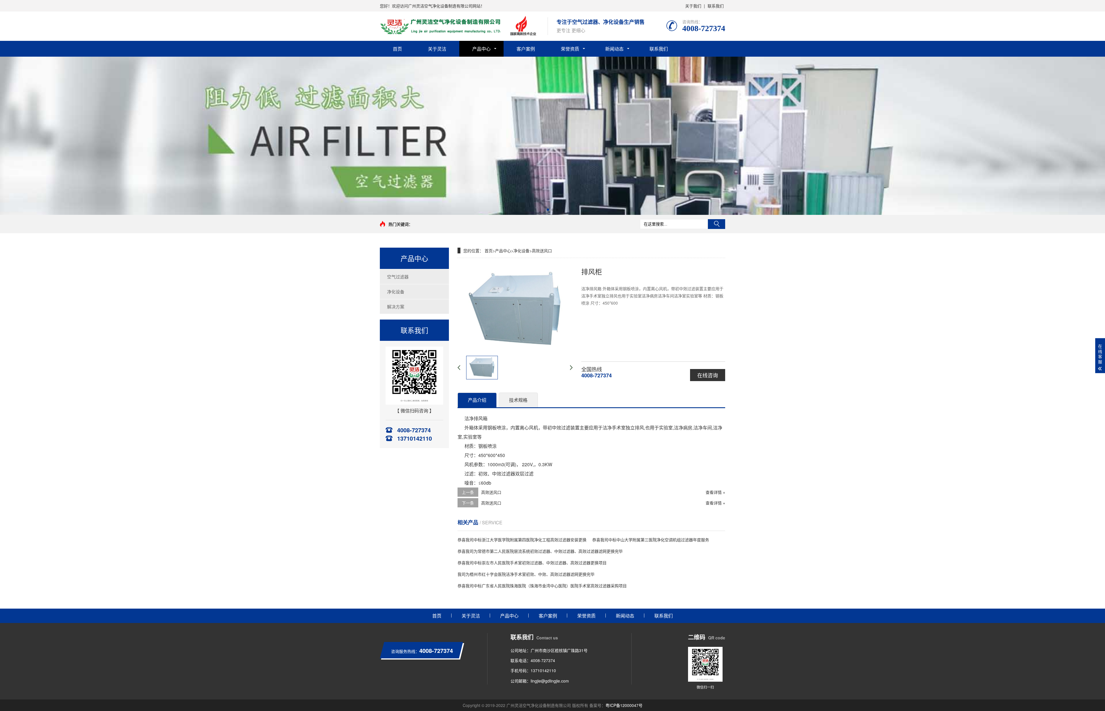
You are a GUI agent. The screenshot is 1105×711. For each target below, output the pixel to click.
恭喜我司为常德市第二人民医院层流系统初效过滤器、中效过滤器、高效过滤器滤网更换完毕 (540, 551)
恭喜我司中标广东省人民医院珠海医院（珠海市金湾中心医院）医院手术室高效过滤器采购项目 (542, 585)
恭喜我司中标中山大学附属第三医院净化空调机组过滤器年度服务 (650, 539)
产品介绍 (477, 400)
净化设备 (395, 291)
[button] (548, 210)
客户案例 (526, 48)
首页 (397, 48)
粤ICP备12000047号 (624, 705)
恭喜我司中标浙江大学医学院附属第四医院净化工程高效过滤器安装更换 (522, 539)
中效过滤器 (503, 473)
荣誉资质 (570, 48)
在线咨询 (707, 375)
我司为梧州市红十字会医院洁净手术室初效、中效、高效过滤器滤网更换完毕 (526, 574)
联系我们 (716, 6)
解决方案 (395, 306)
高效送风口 (542, 250)
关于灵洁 (437, 48)
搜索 (716, 224)
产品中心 (481, 48)
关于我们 (693, 6)
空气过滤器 (398, 277)
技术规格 (518, 400)
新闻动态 (614, 48)
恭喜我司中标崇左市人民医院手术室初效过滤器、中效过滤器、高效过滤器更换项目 (532, 562)
